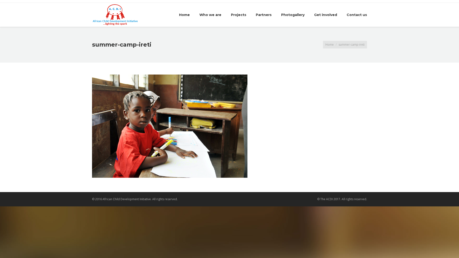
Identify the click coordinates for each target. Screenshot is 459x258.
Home (329, 45)
